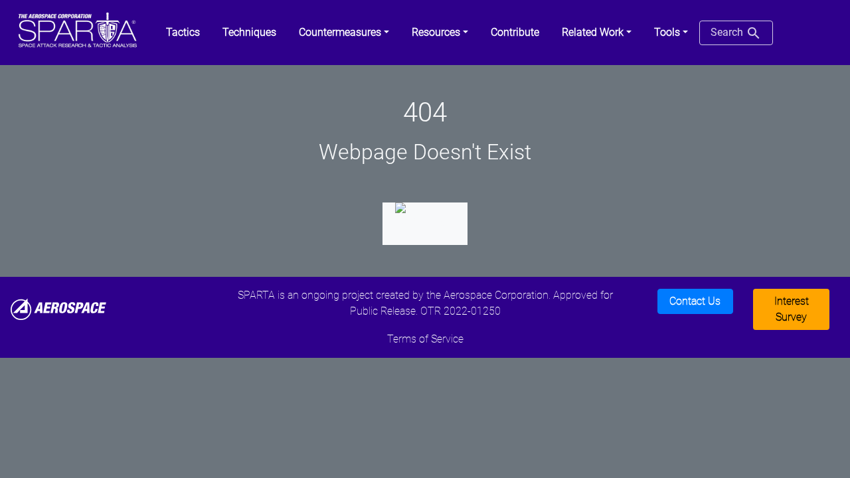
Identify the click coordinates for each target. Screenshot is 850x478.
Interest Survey (791, 309)
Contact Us (695, 301)
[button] (344, 32)
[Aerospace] (58, 308)
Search (728, 32)
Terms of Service (425, 339)
